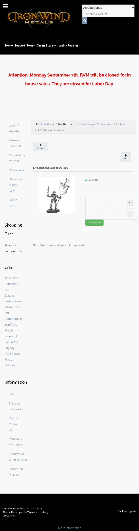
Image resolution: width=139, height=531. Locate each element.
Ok (4, 522)
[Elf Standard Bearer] (57, 195)
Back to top (124, 511)
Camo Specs (13, 319)
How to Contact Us (14, 424)
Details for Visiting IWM (15, 185)
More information (69, 528)
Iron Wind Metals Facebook (11, 330)
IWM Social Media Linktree (12, 359)
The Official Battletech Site (12, 283)
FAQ (11, 394)
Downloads (16, 170)
